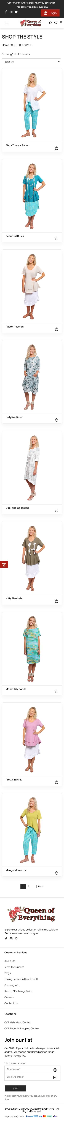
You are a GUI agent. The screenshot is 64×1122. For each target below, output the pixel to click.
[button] (4, 564)
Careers (9, 997)
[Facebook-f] (6, 12)
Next (41, 886)
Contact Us (11, 1003)
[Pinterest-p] (17, 939)
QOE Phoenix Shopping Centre (21, 1028)
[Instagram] (12, 12)
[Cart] (61, 22)
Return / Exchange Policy (18, 991)
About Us (9, 961)
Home (5, 45)
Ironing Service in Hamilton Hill (21, 979)
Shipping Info (11, 985)
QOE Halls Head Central (17, 1022)
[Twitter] (17, 12)
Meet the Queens (14, 967)
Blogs (7, 973)
